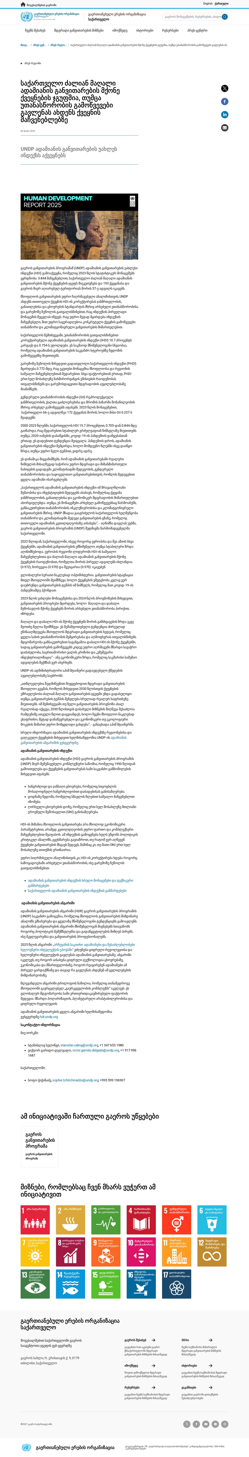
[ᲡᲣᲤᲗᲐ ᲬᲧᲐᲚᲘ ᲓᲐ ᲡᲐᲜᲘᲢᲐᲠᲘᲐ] (212, 1219)
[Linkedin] (224, 114)
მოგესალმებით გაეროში (41, 5)
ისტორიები (189, 1365)
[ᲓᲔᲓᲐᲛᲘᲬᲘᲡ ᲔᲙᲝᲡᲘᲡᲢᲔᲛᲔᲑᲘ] (106, 1284)
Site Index (219, 1446)
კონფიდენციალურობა (201, 1446)
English (208, 3)
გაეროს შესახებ (135, 1340)
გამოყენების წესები (136, 1448)
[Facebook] (224, 101)
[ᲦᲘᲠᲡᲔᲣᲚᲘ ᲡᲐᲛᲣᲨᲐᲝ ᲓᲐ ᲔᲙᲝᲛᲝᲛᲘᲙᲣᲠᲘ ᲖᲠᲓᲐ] (71, 1252)
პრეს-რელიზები (60, 45)
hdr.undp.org (49, 1017)
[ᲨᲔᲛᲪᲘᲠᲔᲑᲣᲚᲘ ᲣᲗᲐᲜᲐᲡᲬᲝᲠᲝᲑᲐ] (142, 1252)
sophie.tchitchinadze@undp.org (75, 1080)
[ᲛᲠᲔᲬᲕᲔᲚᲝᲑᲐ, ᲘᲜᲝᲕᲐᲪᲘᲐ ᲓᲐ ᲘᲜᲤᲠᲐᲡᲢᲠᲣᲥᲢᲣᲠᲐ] (106, 1252)
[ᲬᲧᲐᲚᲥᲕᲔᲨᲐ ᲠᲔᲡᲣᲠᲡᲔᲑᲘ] (71, 1284)
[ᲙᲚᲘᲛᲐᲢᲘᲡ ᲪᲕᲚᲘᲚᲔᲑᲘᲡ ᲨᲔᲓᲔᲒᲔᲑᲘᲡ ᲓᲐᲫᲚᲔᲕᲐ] (36, 1284)
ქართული (221, 3)
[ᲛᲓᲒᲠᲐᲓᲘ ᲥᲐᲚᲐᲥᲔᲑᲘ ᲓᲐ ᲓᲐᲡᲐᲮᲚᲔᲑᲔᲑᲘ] (177, 1252)
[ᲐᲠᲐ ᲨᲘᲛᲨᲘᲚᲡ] (71, 1219)
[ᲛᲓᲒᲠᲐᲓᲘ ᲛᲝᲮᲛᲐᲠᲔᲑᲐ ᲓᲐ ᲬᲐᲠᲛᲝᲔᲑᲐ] (212, 1252)
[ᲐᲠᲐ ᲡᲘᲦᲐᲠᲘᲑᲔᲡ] (36, 1219)
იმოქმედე (131, 1365)
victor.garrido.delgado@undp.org (95, 1050)
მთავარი (26, 45)
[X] (224, 88)
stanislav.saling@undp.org (79, 1045)
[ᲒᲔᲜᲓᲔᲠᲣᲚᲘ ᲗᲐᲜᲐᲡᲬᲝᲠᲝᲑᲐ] (177, 1219)
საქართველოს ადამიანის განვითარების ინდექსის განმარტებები (77, 891)
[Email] (224, 127)
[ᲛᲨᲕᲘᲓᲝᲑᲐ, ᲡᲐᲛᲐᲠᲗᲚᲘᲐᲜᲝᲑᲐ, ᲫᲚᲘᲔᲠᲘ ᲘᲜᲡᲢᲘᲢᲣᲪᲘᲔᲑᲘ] (142, 1284)
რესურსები (131, 1387)
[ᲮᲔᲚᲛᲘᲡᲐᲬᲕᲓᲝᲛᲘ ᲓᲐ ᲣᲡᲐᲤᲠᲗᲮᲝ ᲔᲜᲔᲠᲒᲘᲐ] (36, 1252)
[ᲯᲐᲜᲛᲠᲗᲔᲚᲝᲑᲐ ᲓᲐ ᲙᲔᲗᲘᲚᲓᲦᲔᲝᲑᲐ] (106, 1219)
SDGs (185, 1340)
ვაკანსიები (189, 1387)
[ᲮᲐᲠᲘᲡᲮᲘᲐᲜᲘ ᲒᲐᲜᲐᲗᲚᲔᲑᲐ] (142, 1219)
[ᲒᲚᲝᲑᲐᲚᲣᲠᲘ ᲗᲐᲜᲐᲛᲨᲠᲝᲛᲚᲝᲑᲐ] (177, 1284)
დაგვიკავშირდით (134, 1446)
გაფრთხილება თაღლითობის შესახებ (168, 1446)
